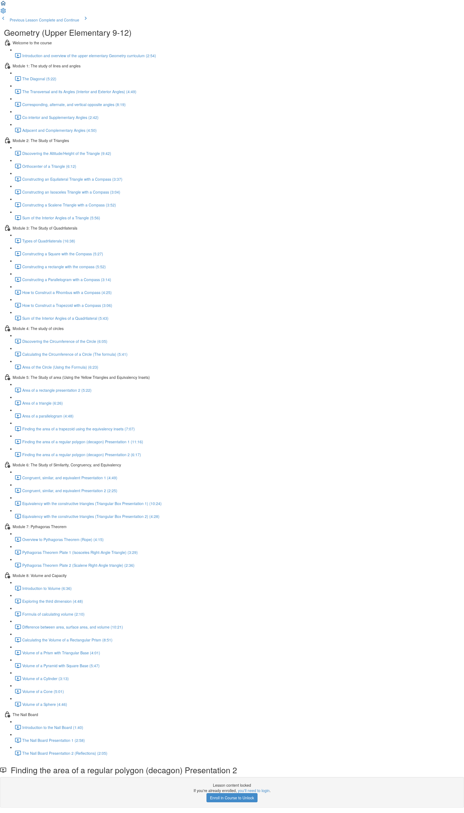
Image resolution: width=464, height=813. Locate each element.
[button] (3, 5)
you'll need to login (254, 790)
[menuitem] (3, 12)
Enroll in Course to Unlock (232, 797)
